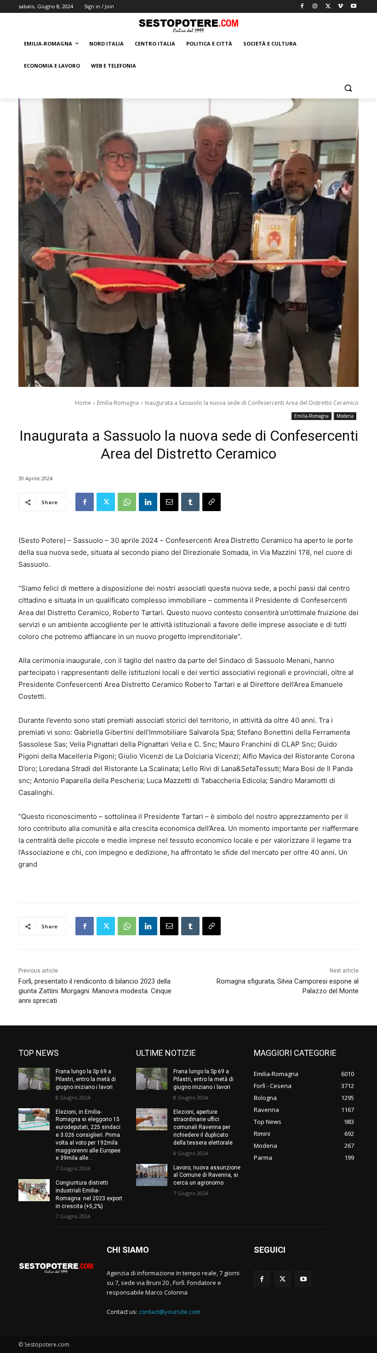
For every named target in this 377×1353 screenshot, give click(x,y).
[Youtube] (353, 6)
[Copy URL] (211, 502)
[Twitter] (328, 6)
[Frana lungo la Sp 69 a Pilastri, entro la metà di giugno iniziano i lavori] (34, 1079)
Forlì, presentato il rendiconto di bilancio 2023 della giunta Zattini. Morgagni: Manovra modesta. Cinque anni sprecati (94, 991)
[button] (348, 88)
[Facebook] (302, 6)
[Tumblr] (190, 502)
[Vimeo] (340, 6)
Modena (345, 416)
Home (83, 403)
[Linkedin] (148, 502)
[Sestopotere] (188, 25)
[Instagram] (315, 6)
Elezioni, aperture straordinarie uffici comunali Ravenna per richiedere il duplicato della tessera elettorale (203, 1127)
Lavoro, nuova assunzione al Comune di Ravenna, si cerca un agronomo (206, 1175)
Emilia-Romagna (118, 403)
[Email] (169, 502)
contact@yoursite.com (169, 1311)
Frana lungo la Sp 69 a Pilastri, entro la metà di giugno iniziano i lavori (86, 1079)
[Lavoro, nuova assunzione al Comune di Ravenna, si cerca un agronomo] (151, 1175)
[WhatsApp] (127, 502)
